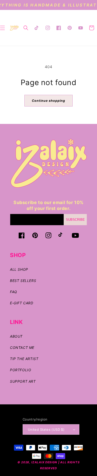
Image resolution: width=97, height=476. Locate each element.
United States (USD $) (46, 429)
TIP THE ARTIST (24, 359)
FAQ (13, 292)
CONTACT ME (22, 347)
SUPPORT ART (23, 381)
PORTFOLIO (20, 370)
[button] (25, 27)
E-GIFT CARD (21, 303)
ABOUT (16, 336)
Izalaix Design (44, 462)
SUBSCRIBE (75, 219)
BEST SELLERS (23, 280)
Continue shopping (48, 101)
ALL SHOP (19, 269)
